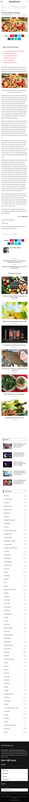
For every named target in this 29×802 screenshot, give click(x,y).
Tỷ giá (15, 722)
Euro (15, 582)
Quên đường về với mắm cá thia (14, 418)
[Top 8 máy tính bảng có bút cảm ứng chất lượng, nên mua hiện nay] (7, 473)
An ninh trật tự (15, 499)
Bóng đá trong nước (15, 520)
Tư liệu (15, 715)
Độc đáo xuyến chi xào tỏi (10, 62)
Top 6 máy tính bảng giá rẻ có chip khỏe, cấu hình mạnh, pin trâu (19, 482)
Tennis (15, 687)
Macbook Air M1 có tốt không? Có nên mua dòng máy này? (19, 445)
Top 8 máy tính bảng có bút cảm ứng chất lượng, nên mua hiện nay (19, 473)
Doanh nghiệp (15, 562)
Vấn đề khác (6, 779)
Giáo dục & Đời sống (14, 6)
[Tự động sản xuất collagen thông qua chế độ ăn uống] (14, 285)
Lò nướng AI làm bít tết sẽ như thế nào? (14, 51)
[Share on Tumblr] (9, 39)
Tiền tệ (15, 704)
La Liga (15, 617)
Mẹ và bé (15, 631)
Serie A (15, 669)
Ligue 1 (15, 621)
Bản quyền (5, 773)
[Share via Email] (19, 39)
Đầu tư (15, 572)
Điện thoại (15, 575)
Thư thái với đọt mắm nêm (10, 55)
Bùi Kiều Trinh (8, 14)
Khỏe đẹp (15, 603)
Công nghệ (15, 555)
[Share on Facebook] (15, 36)
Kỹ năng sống (15, 614)
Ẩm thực (9, 7)
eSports (15, 579)
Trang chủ (3, 6)
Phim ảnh (15, 655)
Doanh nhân (15, 565)
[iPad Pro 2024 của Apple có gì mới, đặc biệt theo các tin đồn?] (7, 464)
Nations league (15, 635)
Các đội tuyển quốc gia (15, 530)
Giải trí (15, 586)
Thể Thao (15, 697)
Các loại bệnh (15, 537)
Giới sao (15, 593)
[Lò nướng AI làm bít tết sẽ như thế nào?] (14, 334)
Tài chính (15, 680)
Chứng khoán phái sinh (15, 548)
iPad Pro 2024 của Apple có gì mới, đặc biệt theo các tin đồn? (19, 463)
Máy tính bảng (15, 628)
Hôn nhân (15, 600)
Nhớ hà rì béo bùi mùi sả (10, 53)
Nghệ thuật (15, 642)
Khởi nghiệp (15, 607)
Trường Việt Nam (7, 790)
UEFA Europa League (15, 725)
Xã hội (15, 732)
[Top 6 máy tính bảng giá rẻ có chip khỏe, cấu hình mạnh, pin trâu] (7, 483)
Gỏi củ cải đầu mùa (9, 60)
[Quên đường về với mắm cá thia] (14, 407)
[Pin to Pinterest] (22, 36)
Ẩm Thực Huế (5, 234)
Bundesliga (15, 523)
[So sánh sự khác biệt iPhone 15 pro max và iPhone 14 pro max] (7, 455)
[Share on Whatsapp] (15, 39)
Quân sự (15, 666)
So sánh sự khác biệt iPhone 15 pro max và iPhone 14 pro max (19, 454)
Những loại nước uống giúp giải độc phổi (14, 321)
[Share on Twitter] (19, 36)
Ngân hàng (15, 638)
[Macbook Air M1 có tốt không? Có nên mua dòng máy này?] (7, 446)
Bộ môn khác (15, 509)
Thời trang (15, 701)
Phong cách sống (15, 659)
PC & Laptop (15, 648)
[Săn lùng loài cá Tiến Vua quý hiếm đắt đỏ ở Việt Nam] (14, 358)
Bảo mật (5, 776)
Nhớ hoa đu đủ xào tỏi (9, 58)
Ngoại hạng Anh (15, 645)
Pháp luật (15, 652)
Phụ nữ (15, 662)
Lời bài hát (15, 624)
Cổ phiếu (15, 551)
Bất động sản (15, 506)
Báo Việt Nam (14, 234)
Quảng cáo (5, 770)
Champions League (15, 541)
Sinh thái (15, 673)
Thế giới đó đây (15, 694)
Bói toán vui (15, 513)
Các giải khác (15, 534)
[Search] (27, 1)
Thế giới (15, 690)
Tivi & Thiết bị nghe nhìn (15, 708)
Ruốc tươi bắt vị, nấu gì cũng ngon (14, 394)
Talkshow (15, 683)
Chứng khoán (15, 544)
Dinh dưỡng (15, 558)
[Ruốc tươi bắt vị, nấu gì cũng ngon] (14, 383)
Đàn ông (15, 568)
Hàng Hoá (15, 596)
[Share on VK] (12, 39)
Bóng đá (15, 516)
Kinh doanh (15, 610)
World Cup (15, 728)
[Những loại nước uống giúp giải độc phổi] (14, 310)
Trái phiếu (15, 711)
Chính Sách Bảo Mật (14, 800)
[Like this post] (12, 36)
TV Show (15, 718)
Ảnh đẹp (15, 502)
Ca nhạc (15, 527)
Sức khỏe (15, 676)
